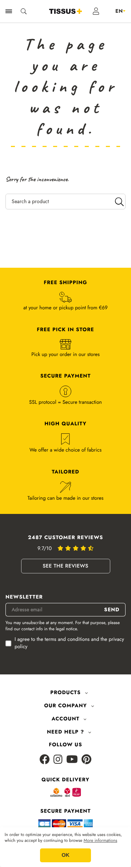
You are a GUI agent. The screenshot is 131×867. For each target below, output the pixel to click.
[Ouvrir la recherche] (23, 11)
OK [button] (65, 855)
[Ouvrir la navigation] (8, 11)
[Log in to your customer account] (96, 11)
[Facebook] (45, 760)
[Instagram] (58, 760)
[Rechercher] (119, 201)
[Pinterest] (86, 760)
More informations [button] (100, 841)
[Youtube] (72, 760)
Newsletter (24, 597)
